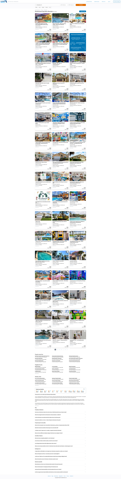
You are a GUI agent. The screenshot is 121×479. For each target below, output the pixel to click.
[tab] (60, 412)
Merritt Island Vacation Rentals (74, 380)
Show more (37, 29)
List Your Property (117, 1)
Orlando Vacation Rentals (73, 378)
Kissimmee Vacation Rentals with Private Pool (42, 356)
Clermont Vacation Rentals (56, 380)
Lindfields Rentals (38, 371)
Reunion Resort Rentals (55, 371)
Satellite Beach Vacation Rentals (74, 382)
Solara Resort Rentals (72, 371)
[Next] (67, 349)
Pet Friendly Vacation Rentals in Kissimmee (76, 358)
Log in (109, 1)
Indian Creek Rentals (55, 368)
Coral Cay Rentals (54, 366)
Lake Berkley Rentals (72, 368)
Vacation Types (96, 1)
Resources (103, 1)
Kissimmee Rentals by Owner (73, 356)
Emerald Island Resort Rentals (39, 368)
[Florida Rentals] (4, 2)
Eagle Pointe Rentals (72, 366)
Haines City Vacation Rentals (39, 380)
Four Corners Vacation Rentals (40, 378)
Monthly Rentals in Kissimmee (56, 358)
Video (37, 21)
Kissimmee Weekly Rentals (39, 360)
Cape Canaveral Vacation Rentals (57, 382)
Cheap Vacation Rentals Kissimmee (57, 356)
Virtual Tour (72, 199)
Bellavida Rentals (37, 366)
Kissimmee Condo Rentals (56, 360)
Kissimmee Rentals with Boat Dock (74, 360)
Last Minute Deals (89, 1)
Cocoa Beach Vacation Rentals (39, 382)
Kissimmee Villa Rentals (38, 358)
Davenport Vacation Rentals (56, 378)
